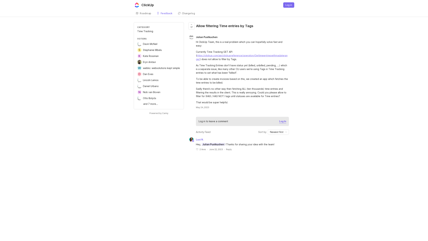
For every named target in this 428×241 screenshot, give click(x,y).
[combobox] (278, 132)
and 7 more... (150, 103)
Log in (288, 5)
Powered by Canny (158, 113)
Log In (282, 121)
